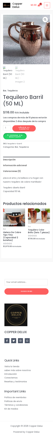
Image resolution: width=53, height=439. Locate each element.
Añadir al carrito (24, 128)
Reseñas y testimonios (15, 381)
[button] (45, 19)
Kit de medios (11, 408)
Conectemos (11, 377)
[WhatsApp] (27, 340)
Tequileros (12, 90)
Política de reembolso (15, 397)
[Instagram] (20, 340)
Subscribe (26, 291)
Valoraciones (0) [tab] (12, 171)
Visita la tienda (11, 366)
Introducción (10, 374)
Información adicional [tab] (15, 165)
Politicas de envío (13, 401)
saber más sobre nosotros (17, 370)
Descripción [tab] (9, 159)
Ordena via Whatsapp (16, 136)
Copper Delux (17, 5)
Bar (4, 90)
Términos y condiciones (16, 405)
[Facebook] (6, 340)
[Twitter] (13, 340)
